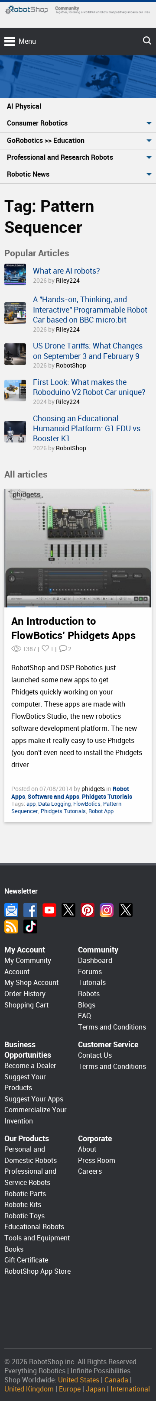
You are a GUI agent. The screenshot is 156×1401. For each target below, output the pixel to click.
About (87, 1149)
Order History (25, 994)
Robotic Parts (25, 1194)
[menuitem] (78, 106)
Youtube (49, 910)
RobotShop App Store (37, 1271)
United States (78, 1380)
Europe (70, 1389)
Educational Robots (34, 1227)
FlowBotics (87, 804)
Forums (90, 972)
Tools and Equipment (37, 1238)
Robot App (101, 811)
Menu (27, 41)
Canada (116, 1380)
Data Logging (54, 804)
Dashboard (95, 960)
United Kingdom (29, 1389)
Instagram (107, 910)
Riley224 (68, 280)
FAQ (84, 1016)
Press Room (96, 1160)
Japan (95, 1389)
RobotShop (71, 365)
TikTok (30, 926)
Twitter (68, 910)
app (31, 804)
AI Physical (24, 106)
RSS (11, 926)
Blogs (86, 1005)
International (130, 1389)
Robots (89, 994)
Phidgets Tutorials (63, 811)
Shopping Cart (26, 1005)
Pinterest (87, 910)
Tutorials (92, 982)
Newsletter (11, 910)
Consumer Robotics (37, 123)
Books (13, 1249)
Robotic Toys (24, 1216)
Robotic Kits (22, 1205)
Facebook (30, 910)
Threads (126, 910)
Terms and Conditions (112, 1027)
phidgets (93, 788)
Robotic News (28, 174)
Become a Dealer (30, 1066)
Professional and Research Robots (60, 157)
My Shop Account (31, 982)
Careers (90, 1171)
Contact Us (95, 1055)
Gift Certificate (26, 1260)
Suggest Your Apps (33, 1099)
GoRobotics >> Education (45, 140)
